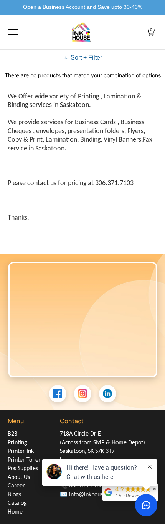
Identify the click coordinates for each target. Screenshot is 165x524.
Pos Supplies (23, 469)
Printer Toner (24, 460)
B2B (13, 434)
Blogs (14, 495)
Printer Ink (21, 451)
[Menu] (13, 32)
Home (15, 512)
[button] (150, 32)
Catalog (17, 503)
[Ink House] (81, 32)
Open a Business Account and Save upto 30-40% (82, 7)
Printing (17, 443)
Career (16, 486)
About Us (19, 477)
